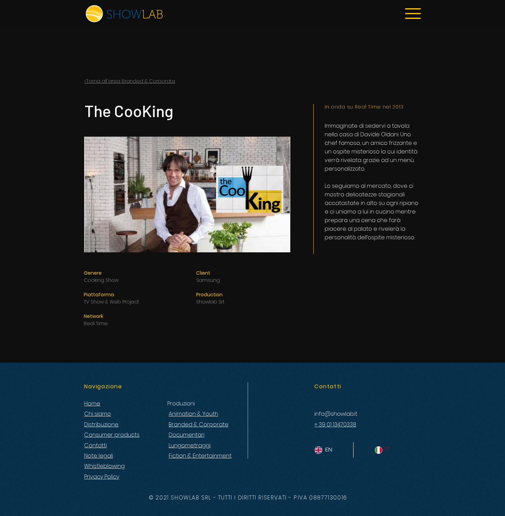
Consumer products (111, 435)
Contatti (95, 445)
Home (92, 404)
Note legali (98, 456)
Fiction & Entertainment (200, 456)
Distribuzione (101, 424)
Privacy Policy (101, 477)
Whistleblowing (104, 466)
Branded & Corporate (198, 424)
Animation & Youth (193, 414)
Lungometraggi (190, 445)
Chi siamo (97, 414)
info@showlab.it (335, 414)
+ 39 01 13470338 (335, 424)
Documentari (186, 435)
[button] (413, 13)
